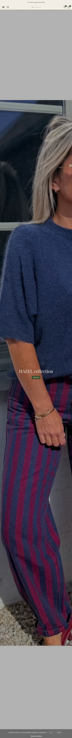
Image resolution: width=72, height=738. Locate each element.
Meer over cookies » (36, 736)
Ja (50, 732)
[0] (69, 7)
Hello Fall (36, 377)
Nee (59, 732)
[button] (3, 7)
